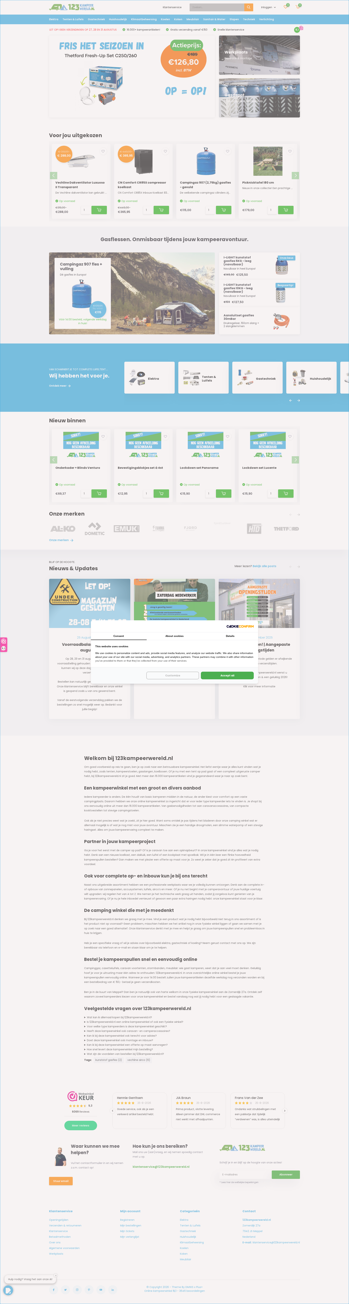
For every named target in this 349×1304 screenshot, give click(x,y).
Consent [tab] (118, 636)
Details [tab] (230, 636)
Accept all (227, 675)
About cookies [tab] (174, 636)
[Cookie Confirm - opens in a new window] (240, 626)
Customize (172, 675)
